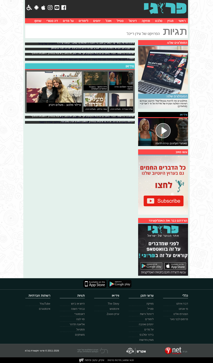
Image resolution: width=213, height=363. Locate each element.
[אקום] (136, 351)
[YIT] (91, 360)
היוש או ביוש (78, 303)
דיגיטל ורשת (147, 314)
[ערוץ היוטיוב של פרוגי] (163, 185)
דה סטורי (52, 21)
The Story (113, 303)
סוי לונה (80, 319)
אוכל (109, 21)
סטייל (120, 21)
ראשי (182, 21)
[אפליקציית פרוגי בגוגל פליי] (118, 284)
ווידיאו (130, 66)
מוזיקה (146, 21)
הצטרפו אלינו (180, 314)
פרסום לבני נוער (179, 319)
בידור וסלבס (147, 334)
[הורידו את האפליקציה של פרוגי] (163, 249)
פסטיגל (80, 329)
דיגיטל (133, 21)
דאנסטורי (79, 314)
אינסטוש (114, 308)
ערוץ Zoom (113, 314)
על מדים (68, 21)
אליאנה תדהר (77, 324)
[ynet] (176, 350)
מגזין (170, 21)
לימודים (83, 21)
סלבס (158, 21)
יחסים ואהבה (146, 324)
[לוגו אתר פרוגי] (165, 8)
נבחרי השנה (78, 308)
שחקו (37, 21)
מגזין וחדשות (146, 339)
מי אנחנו (183, 308)
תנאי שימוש (128, 360)
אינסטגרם (44, 308)
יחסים (97, 21)
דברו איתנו (182, 303)
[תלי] (92, 350)
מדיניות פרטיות (114, 360)
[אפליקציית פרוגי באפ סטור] (94, 284)
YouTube (45, 303)
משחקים (80, 334)
